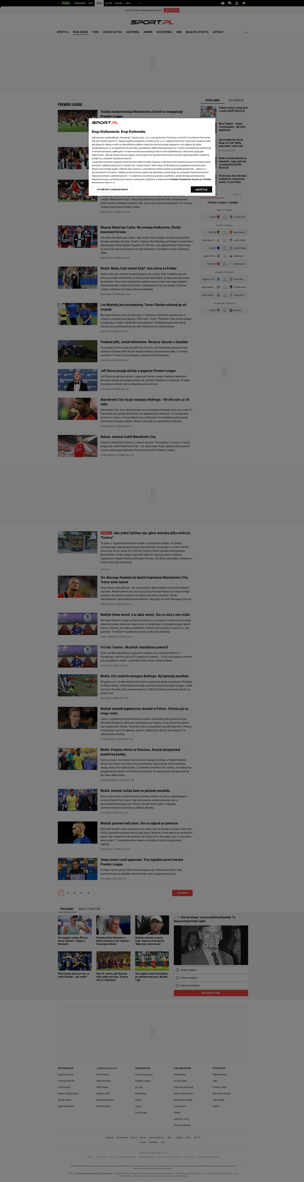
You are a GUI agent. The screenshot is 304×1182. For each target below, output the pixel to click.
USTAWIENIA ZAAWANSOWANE (112, 189)
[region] (152, 157)
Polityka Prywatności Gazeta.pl (186, 179)
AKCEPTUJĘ (201, 189)
